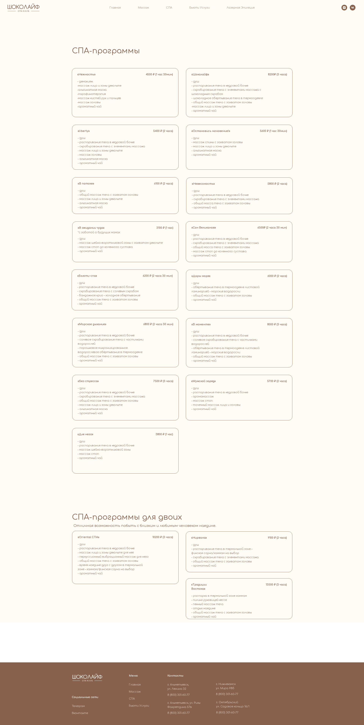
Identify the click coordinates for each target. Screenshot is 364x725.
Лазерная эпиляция (241, 7)
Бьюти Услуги (139, 705)
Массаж (143, 7)
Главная (115, 7)
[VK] (352, 7)
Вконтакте (80, 713)
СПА (169, 7)
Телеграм (78, 706)
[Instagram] (344, 7)
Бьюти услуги (199, 7)
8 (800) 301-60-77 (178, 713)
